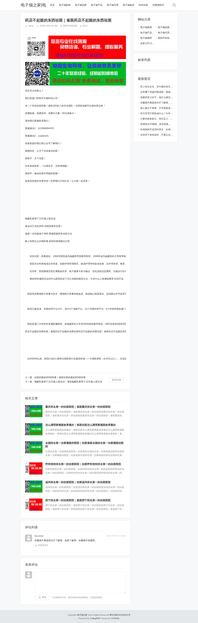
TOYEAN (115, 618)
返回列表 (116, 380)
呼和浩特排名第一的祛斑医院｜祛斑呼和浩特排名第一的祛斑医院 (83, 464)
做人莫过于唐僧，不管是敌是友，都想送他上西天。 (167, 108)
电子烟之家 (82, 615)
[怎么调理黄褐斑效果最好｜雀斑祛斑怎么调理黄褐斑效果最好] (33, 429)
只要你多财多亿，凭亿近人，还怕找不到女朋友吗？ (167, 119)
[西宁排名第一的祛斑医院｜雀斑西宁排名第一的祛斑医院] (33, 505)
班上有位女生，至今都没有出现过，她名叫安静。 (165, 86)
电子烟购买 (128, 5)
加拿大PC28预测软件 (151, 43)
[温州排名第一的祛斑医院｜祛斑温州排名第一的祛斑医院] (33, 486)
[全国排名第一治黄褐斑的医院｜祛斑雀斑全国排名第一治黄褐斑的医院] (33, 447)
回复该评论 (43, 545)
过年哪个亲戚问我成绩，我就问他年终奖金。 (163, 92)
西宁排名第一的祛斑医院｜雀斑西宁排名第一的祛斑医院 (78, 500)
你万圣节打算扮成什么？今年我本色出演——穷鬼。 (167, 113)
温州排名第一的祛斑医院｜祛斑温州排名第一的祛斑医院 (78, 482)
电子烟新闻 (65, 5)
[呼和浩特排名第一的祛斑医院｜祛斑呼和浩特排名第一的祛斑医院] (33, 468)
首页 (52, 5)
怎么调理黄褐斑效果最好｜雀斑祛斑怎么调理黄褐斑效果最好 (80, 424)
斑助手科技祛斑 (70, 26)
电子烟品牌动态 (166, 27)
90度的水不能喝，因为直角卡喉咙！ (159, 124)
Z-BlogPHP (95, 618)
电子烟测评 (146, 38)
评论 (44, 597)
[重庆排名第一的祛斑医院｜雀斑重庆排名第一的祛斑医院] (33, 411)
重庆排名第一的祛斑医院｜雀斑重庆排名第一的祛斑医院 (78, 406)
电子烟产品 (96, 5)
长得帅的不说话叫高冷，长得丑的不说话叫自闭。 (165, 129)
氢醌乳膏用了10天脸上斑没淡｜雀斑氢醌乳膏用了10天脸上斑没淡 (68, 381)
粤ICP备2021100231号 (120, 615)
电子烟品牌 (81, 5)
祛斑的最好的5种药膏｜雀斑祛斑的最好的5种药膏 (60, 377)
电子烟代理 (112, 5)
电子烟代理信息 (166, 32)
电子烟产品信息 (148, 32)
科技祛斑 (143, 5)
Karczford (38, 536)
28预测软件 (158, 5)
